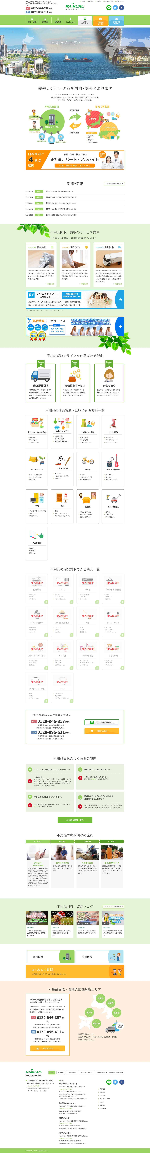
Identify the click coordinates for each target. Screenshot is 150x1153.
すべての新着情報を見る (114, 184)
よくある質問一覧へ (75, 820)
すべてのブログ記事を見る (113, 906)
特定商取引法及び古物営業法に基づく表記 (110, 1073)
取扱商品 (45, 22)
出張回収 (102, 1095)
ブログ (83, 1)
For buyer (70, 22)
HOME (52, 1073)
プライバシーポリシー (86, 1073)
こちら (93, 779)
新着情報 (90, 1)
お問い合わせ (120, 1)
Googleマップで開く (34, 1086)
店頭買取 (102, 1089)
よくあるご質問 (108, 1)
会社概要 (58, 22)
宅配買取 (102, 1092)
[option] (75, 54)
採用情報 (98, 1)
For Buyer (103, 1108)
